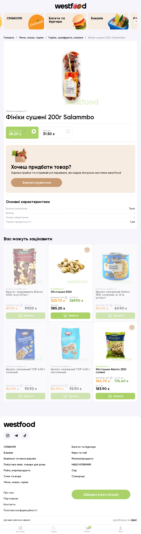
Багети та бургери (57, 20)
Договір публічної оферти (17, 520)
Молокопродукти (82, 458)
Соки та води (12, 476)
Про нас (9, 492)
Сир (74, 470)
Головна (9, 37)
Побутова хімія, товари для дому (24, 464)
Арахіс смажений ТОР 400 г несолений (70, 370)
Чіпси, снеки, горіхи (31, 37)
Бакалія (97, 18)
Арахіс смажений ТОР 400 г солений (25, 370)
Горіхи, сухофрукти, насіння (65, 37)
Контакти (9, 504)
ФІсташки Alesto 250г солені (111, 370)
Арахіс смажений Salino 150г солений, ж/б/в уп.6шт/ (113, 294)
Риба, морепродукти (17, 470)
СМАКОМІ (14, 18)
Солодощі (78, 476)
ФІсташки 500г (61, 291)
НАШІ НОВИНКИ (81, 464)
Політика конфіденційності (20, 510)
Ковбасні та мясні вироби (20, 458)
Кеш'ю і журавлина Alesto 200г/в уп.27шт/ (24, 293)
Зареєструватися (36, 183)
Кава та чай (79, 452)
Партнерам (11, 498)
